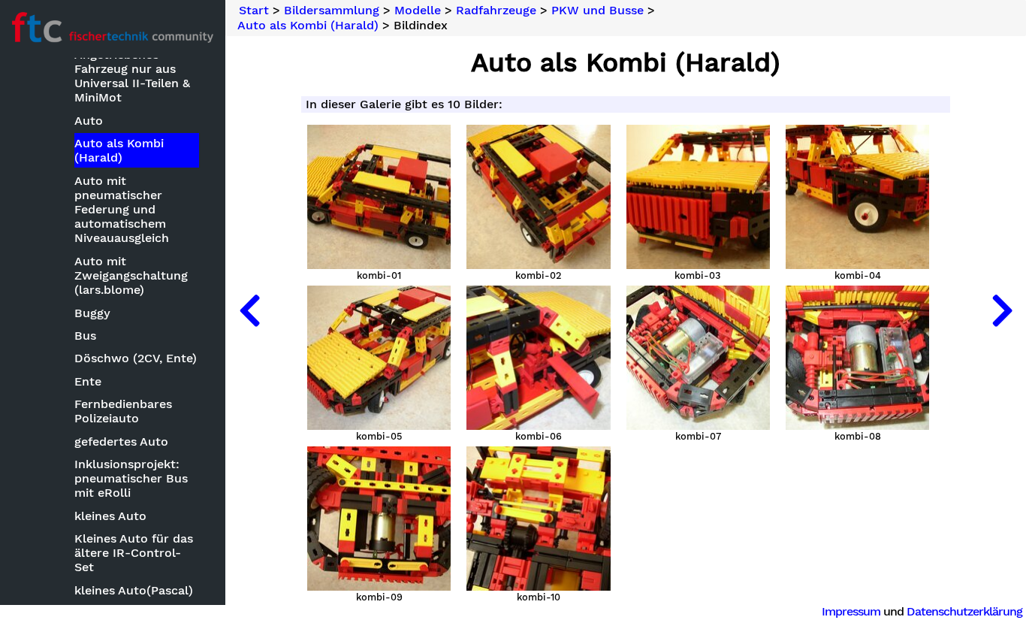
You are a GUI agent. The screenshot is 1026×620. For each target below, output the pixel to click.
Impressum (851, 611)
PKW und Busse (597, 10)
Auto (88, 120)
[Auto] (249, 310)
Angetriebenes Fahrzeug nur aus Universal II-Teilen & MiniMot (132, 76)
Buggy (92, 313)
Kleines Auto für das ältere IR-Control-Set (133, 552)
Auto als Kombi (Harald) (119, 150)
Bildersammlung (331, 10)
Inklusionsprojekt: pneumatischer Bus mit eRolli (131, 478)
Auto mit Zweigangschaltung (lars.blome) (131, 275)
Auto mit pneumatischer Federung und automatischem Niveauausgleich (121, 210)
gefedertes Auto (121, 441)
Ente (87, 381)
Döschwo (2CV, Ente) (135, 358)
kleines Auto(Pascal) (133, 590)
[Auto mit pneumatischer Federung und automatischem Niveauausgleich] (1002, 310)
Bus (85, 335)
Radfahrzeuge (496, 10)
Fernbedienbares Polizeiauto (123, 411)
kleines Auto (110, 516)
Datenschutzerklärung (964, 611)
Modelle (417, 10)
